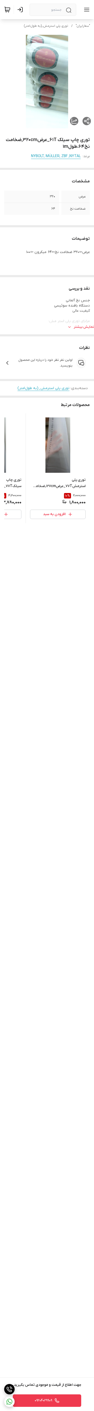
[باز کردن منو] (85, 9)
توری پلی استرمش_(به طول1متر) (46, 26)
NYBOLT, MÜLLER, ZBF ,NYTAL (56, 156)
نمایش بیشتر (84, 326)
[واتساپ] (9, 1401)
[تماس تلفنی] (9, 1389)
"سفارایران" (83, 26)
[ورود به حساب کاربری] (21, 9)
